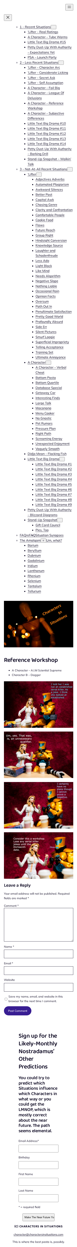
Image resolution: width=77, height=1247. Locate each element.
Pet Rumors (44, 423)
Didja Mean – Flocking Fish (47, 454)
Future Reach (45, 230)
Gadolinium (36, 561)
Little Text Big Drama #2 (54, 469)
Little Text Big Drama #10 (47, 123)
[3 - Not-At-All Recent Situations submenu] (70, 169)
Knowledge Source (49, 245)
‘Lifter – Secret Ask (41, 78)
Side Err (41, 327)
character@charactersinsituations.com (38, 1234)
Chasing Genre (46, 205)
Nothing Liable (46, 286)
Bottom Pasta (46, 378)
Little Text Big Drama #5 (54, 484)
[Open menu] (69, 7)
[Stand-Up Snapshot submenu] (60, 520)
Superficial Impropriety (52, 342)
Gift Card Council (48, 525)
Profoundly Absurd (49, 322)
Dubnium (34, 555)
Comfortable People (50, 215)
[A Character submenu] (48, 363)
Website (9, 980)
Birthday (24, 1157)
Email (8, 963)
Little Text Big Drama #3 (54, 474)
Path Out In (44, 306)
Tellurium (34, 591)
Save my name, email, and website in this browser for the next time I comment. (35, 999)
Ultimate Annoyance (51, 357)
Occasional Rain (47, 291)
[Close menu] (8, 17)
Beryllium (34, 550)
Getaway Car (45, 393)
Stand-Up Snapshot (42, 520)
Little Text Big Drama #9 (54, 505)
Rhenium (34, 576)
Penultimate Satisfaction (54, 311)
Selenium (34, 581)
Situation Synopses (49, 535)
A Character (37, 362)
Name (9, 946)
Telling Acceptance (50, 347)
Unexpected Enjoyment (53, 444)
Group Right (44, 235)
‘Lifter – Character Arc (44, 67)
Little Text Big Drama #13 (47, 139)
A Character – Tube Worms (48, 37)
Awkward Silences (49, 189)
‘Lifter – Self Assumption (45, 83)
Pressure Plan (46, 428)
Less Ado (42, 261)
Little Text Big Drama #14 (47, 144)
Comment (11, 906)
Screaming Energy (49, 439)
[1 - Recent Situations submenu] (53, 27)
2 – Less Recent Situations (39, 62)
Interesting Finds (48, 398)
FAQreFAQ (27, 535)
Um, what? (54, 540)
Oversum (42, 301)
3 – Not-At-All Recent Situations (43, 169)
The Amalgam (30, 540)
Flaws (40, 225)
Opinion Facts (46, 296)
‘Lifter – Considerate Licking (48, 72)
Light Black (44, 266)
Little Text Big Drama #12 (47, 133)
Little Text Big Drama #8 (54, 500)
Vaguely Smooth (48, 449)
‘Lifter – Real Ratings (43, 32)
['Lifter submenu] (39, 174)
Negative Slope (47, 281)
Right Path (43, 433)
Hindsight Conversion (51, 240)
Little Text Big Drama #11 (47, 128)
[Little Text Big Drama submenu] (62, 459)
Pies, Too (42, 530)
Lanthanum (36, 571)
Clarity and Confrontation (54, 210)
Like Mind (43, 271)
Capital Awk (45, 200)
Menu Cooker (45, 413)
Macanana (43, 408)
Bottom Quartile (47, 383)
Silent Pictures (46, 332)
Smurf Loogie (45, 337)
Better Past (44, 194)
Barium (33, 545)
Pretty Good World (49, 316)
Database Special (49, 388)
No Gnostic (44, 418)
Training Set (44, 352)
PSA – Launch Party (42, 57)
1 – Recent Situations (35, 27)
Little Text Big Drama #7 (54, 494)
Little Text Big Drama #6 (54, 489)
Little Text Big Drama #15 (47, 42)
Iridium (33, 566)
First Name (26, 1174)
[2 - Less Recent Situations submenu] (61, 63)
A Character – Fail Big (44, 88)
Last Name (26, 1190)
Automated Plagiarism (52, 184)
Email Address (29, 1141)
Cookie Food (44, 220)
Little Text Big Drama (43, 459)
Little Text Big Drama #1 (54, 464)
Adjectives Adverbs (50, 179)
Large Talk (43, 403)
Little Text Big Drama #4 (54, 479)
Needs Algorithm (48, 276)
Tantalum (35, 586)
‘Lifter (32, 174)
